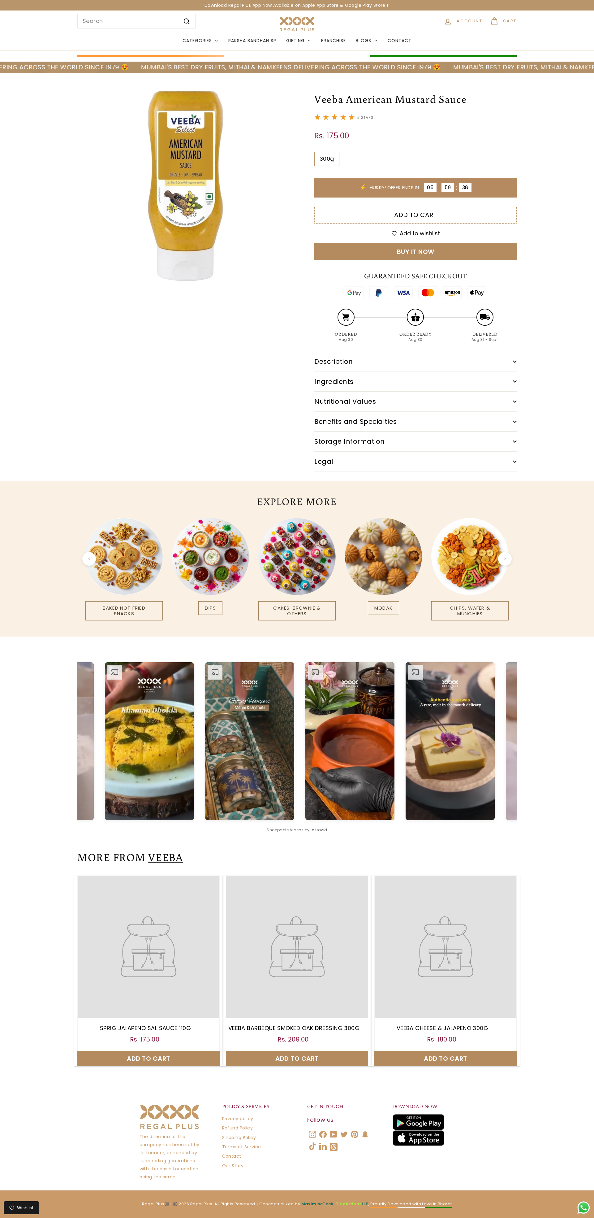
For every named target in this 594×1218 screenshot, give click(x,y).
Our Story (233, 1166)
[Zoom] (185, 186)
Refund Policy (237, 1128)
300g (327, 159)
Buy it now (415, 251)
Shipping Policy (239, 1137)
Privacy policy (237, 1119)
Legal (324, 461)
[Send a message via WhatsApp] (583, 1207)
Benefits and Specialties (355, 421)
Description (333, 361)
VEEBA (165, 857)
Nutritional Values (345, 401)
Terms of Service (241, 1147)
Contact (231, 1156)
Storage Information (349, 441)
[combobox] (136, 21)
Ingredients (334, 381)
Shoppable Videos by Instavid (297, 830)
